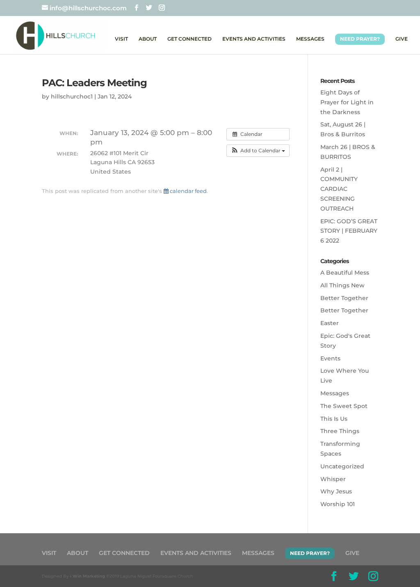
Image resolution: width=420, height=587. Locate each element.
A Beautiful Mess (344, 272)
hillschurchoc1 (72, 96)
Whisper (333, 479)
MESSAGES (310, 39)
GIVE (401, 39)
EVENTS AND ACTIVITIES (253, 39)
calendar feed (188, 191)
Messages (334, 393)
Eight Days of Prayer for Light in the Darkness (347, 102)
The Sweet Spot (344, 406)
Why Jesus (336, 491)
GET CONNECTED (189, 39)
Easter (329, 323)
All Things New (342, 285)
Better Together (344, 298)
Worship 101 (337, 504)
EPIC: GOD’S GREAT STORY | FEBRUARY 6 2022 (348, 231)
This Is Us (333, 418)
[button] (258, 150)
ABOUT (148, 39)
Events (330, 358)
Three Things (339, 431)
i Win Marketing (87, 576)
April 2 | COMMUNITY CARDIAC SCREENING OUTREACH (339, 189)
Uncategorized (342, 466)
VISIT (121, 39)
